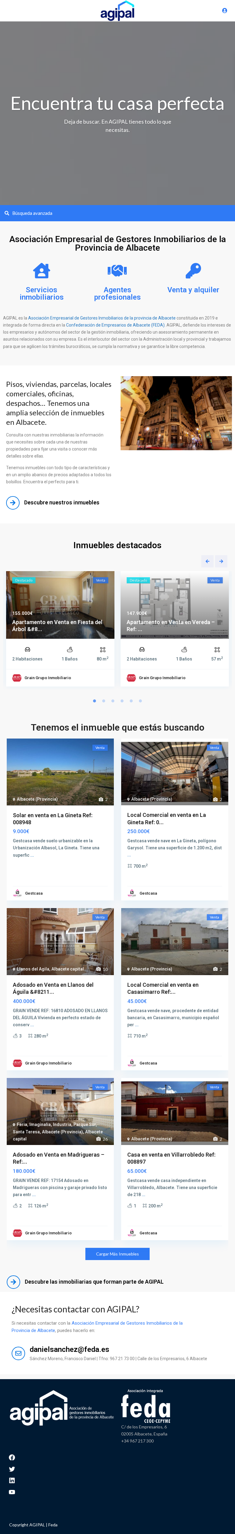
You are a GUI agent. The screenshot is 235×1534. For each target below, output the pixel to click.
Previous (207, 561)
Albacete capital (67, 969)
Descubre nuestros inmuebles (61, 502)
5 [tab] (131, 701)
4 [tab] (122, 701)
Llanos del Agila (33, 969)
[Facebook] (12, 1457)
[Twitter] (12, 1468)
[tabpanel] (60, 630)
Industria (62, 1124)
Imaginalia (40, 1124)
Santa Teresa (26, 1131)
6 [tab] (140, 701)
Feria (22, 1124)
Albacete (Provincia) (37, 799)
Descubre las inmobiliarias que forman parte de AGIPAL (94, 1281)
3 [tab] (113, 701)
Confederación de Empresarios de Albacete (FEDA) (115, 325)
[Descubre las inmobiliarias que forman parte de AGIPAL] (13, 1282)
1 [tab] (94, 701)
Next (221, 561)
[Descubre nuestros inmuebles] (13, 503)
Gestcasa (34, 893)
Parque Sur (84, 1124)
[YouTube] (12, 1491)
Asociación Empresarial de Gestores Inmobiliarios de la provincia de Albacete (102, 318)
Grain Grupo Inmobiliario (47, 677)
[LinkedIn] (12, 1480)
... (32, 855)
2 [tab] (104, 701)
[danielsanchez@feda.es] (18, 1353)
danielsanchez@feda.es (69, 1349)
